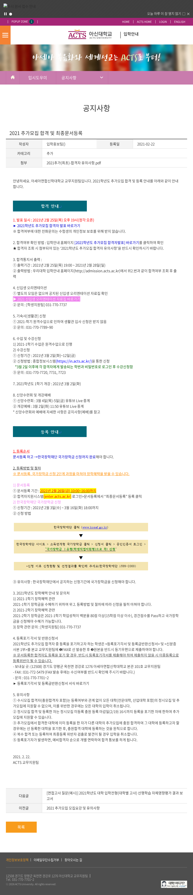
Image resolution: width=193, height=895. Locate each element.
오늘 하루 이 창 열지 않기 (164, 13)
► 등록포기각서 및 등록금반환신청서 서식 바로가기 (51, 683)
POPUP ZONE (22, 22)
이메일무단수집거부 (46, 859)
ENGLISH (179, 21)
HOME (126, 21)
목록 (21, 827)
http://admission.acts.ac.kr (97, 270)
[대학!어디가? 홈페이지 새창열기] (174, 883)
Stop (5, 14)
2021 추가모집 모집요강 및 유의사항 (73, 808)
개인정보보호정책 (17, 859)
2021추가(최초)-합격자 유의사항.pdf (74, 162)
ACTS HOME (144, 21)
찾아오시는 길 (73, 859)
